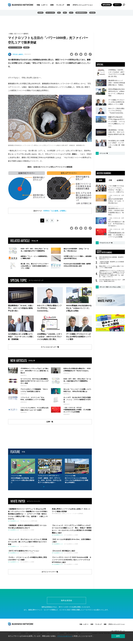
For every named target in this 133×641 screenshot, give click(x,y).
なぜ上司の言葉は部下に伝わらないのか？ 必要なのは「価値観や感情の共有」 (112, 280)
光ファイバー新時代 (15, 47)
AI (59, 12)
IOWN (40, 12)
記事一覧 (50, 422)
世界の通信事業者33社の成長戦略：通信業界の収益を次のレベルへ (111, 257)
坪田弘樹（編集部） (18, 54)
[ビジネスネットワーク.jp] (20, 4)
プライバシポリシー (64, 636)
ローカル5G (50, 12)
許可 (118, 636)
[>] (58, 220)
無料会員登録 (106, 4)
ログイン (117, 4)
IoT (71, 12)
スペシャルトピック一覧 (50, 347)
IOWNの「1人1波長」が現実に (54, 211)
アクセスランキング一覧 (106, 242)
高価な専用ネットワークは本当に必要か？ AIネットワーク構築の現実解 (111, 267)
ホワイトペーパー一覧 (50, 572)
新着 (52, 5)
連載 (68, 5)
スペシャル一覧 (104, 153)
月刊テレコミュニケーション (83, 5)
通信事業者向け (81, 12)
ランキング (60, 5)
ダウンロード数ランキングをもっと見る (110, 287)
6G (65, 12)
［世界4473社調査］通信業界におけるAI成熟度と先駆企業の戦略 (111, 262)
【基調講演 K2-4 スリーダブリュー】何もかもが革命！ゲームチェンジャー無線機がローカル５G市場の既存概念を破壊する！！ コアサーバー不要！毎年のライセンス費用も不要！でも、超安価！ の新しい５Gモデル (112, 273)
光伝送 (92, 12)
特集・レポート (42, 5)
